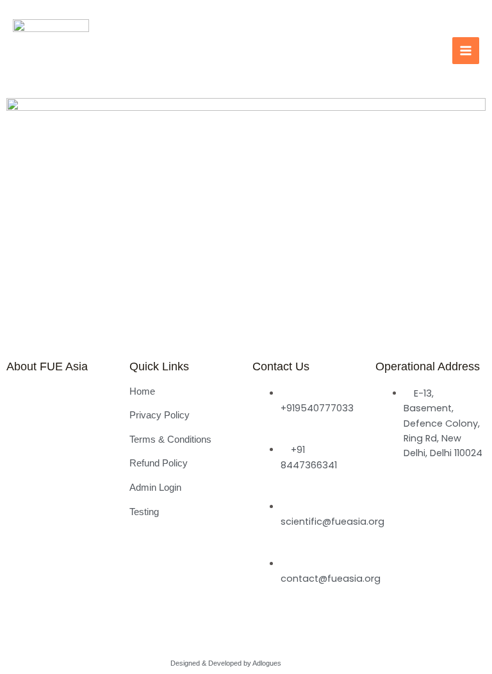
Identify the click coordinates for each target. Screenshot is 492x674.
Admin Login (155, 487)
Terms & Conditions (170, 439)
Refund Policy (158, 463)
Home (142, 391)
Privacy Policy (159, 415)
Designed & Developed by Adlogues (225, 663)
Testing (144, 512)
